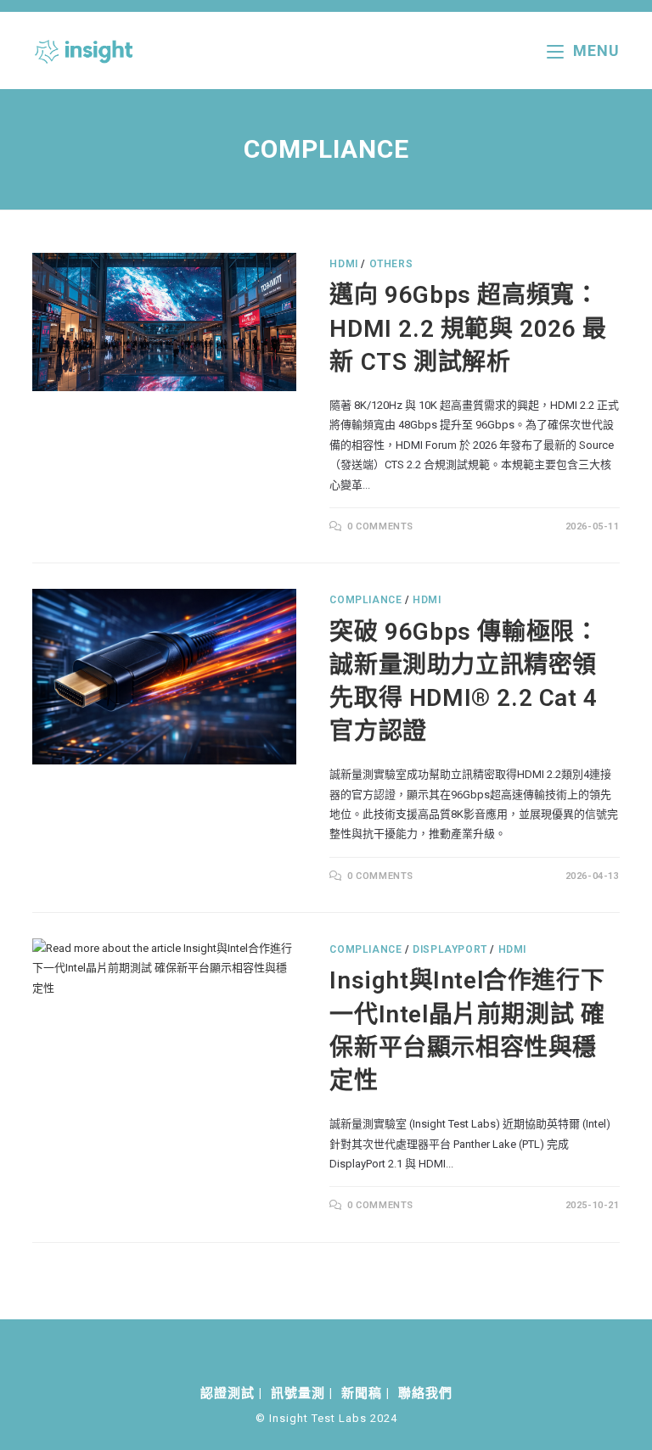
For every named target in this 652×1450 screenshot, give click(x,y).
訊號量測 (298, 1393)
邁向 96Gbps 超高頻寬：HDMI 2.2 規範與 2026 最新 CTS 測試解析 (467, 328)
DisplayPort (450, 949)
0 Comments (380, 526)
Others (391, 264)
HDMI (343, 264)
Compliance (365, 600)
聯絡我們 (425, 1393)
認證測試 (227, 1393)
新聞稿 (361, 1393)
